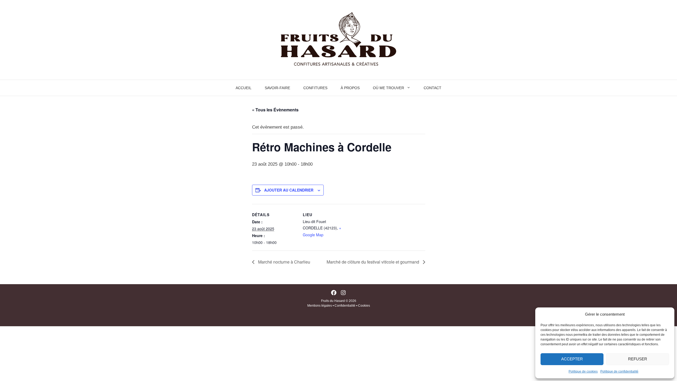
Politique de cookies (583, 371)
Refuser (637, 359)
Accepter (572, 359)
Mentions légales (319, 305)
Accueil (243, 88)
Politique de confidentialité (619, 371)
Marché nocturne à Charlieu (283, 262)
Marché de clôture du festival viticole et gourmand (373, 262)
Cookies (364, 305)
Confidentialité (345, 305)
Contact (432, 88)
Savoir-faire (277, 88)
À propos (350, 88)
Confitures (315, 88)
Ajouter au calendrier (288, 190)
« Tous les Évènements (275, 110)
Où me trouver (388, 88)
